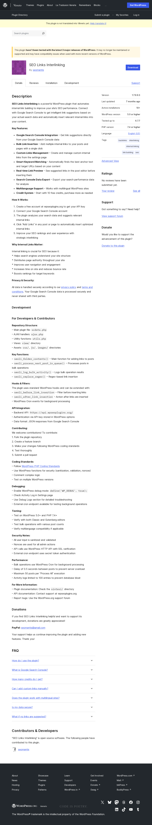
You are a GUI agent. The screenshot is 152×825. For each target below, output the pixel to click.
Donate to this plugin (113, 245)
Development (71, 82)
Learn (67, 775)
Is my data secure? (22, 707)
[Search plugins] (43, 33)
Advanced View (110, 160)
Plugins (41, 785)
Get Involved (97, 775)
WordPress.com (126, 775)
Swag (95, 789)
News (14, 780)
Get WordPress (138, 5)
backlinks (123, 140)
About (15, 775)
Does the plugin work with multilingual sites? (36, 698)
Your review (108, 190)
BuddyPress (124, 789)
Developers (70, 785)
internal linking (132, 146)
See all (136, 190)
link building (128, 152)
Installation (51, 82)
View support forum (112, 216)
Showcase (43, 775)
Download (133, 67)
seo (137, 152)
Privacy (15, 789)
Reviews (34, 82)
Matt (120, 780)
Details (18, 82)
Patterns (42, 789)
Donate (95, 785)
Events (94, 780)
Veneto (43, 806)
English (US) (134, 133)
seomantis (38, 69)
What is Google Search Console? (30, 670)
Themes (42, 780)
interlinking (134, 140)
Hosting (15, 785)
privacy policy (68, 287)
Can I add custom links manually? (30, 688)
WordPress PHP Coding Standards (41, 466)
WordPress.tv (72, 789)
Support (136, 82)
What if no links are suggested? (29, 716)
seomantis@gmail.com (33, 627)
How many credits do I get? (27, 679)
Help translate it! (98, 23)
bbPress (122, 785)
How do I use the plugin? (25, 660)
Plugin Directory (20, 15)
